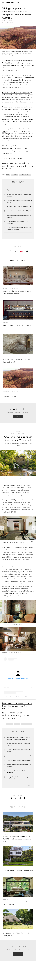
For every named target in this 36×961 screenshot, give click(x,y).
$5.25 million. (13, 512)
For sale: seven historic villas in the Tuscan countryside (17, 222)
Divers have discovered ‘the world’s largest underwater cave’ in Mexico (17, 166)
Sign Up (18, 416)
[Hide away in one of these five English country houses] (18, 919)
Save (22, 251)
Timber (30, 724)
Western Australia (25, 174)
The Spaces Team (9, 22)
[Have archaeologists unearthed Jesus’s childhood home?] (18, 344)
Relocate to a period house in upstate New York (19, 206)
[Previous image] (2, 528)
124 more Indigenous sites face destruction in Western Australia (18, 395)
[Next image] (34, 528)
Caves (8, 174)
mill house (9, 724)
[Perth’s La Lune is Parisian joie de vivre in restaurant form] (18, 310)
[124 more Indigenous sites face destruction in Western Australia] (18, 378)
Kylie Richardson (19, 434)
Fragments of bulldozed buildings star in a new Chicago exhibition (17, 292)
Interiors (5, 322)
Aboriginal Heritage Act (10, 99)
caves (4, 131)
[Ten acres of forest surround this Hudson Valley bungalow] (18, 887)
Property (18, 431)
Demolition (14, 174)
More (28, 236)
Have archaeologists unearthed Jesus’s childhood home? (16, 361)
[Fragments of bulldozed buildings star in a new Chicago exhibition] (18, 275)
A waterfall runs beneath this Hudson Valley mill (19, 210)
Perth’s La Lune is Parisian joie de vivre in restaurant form (17, 326)
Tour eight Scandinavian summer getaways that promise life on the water (19, 228)
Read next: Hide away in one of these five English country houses (17, 706)
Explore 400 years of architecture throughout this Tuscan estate (15, 715)
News (4, 20)
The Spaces (12, 3)
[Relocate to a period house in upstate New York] (18, 856)
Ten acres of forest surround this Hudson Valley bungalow (19, 195)
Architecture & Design (9, 288)
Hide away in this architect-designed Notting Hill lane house (19, 216)
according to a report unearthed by (17, 134)
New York (17, 724)
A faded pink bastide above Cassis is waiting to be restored (19, 201)
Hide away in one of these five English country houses (16, 934)
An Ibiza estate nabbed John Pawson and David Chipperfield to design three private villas (19, 189)
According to (15, 92)
